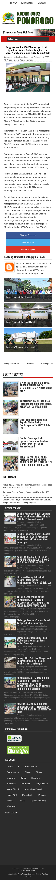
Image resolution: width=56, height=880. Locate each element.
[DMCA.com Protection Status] (18, 750)
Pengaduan (41, 2)
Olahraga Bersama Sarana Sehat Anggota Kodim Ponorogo (33, 622)
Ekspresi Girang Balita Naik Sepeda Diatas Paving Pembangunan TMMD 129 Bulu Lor (35, 424)
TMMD (10, 800)
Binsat (30, 60)
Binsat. (39, 772)
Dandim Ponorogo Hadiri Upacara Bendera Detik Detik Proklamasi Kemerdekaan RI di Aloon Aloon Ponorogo (33, 538)
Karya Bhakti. (13, 789)
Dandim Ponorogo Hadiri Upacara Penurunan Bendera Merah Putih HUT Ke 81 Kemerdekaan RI (34, 442)
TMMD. (22, 800)
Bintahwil (11, 778)
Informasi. (25, 783)
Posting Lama (47, 364)
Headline (35, 778)
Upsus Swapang (38, 800)
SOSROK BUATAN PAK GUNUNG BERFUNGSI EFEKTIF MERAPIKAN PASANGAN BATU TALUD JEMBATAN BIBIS (34, 708)
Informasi (11, 783)
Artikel (9, 60)
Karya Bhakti (42, 783)
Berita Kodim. (13, 772)
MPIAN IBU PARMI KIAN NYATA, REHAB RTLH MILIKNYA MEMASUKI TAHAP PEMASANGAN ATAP (36, 387)
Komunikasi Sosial (33, 789)
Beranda (13, 2)
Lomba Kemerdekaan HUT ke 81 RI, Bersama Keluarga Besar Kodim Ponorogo (33, 640)
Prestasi (42, 795)
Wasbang (11, 806)
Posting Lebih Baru (11, 364)
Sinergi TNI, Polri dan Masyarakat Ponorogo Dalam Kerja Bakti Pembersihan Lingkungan (34, 660)
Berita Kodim (19, 60)
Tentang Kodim (27, 2)
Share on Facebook (28, 235)
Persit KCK (12, 795)
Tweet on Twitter (28, 242)
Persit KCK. (27, 795)
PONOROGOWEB (28, 871)
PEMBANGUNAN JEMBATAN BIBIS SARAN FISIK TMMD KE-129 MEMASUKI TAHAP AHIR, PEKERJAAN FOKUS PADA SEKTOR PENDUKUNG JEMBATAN (33, 683)
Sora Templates (24, 874)
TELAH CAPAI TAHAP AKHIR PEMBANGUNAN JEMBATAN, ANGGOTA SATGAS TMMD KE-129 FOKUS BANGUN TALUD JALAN (36, 461)
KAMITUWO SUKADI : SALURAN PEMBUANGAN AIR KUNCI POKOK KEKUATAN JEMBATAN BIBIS (36, 403)
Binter (23, 778)
